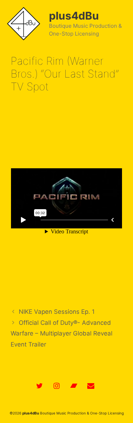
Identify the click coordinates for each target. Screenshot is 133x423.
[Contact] (91, 386)
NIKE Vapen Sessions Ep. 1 (57, 311)
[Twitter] (40, 386)
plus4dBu (74, 15)
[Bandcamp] (74, 386)
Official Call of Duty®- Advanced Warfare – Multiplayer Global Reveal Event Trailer (61, 333)
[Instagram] (57, 386)
